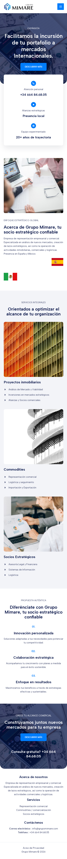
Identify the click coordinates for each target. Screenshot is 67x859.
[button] (33, 67)
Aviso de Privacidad (33, 848)
